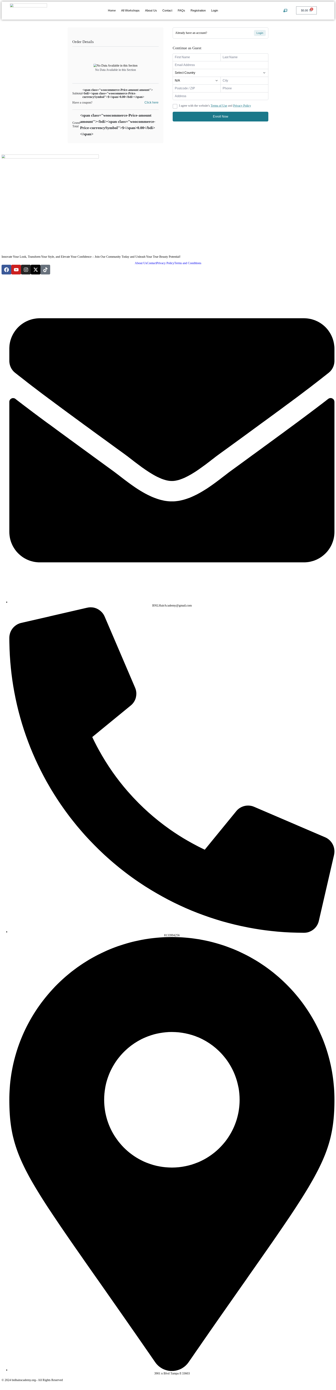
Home (112, 10)
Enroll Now (220, 116)
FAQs (181, 10)
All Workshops (130, 10)
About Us (151, 10)
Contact (167, 10)
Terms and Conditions (187, 263)
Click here (151, 102)
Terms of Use (219, 105)
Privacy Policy (242, 105)
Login (214, 10)
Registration (198, 10)
